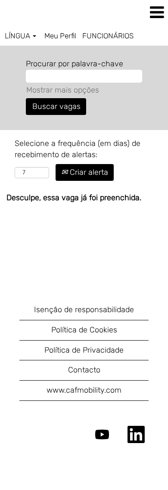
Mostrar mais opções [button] (62, 90)
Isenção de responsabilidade (84, 309)
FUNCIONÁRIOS (108, 35)
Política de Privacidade (84, 350)
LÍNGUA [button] (18, 35)
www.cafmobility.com (84, 390)
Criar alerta (88, 172)
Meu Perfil (60, 35)
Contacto (84, 370)
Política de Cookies (84, 330)
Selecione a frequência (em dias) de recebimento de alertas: (77, 149)
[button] (140, 13)
